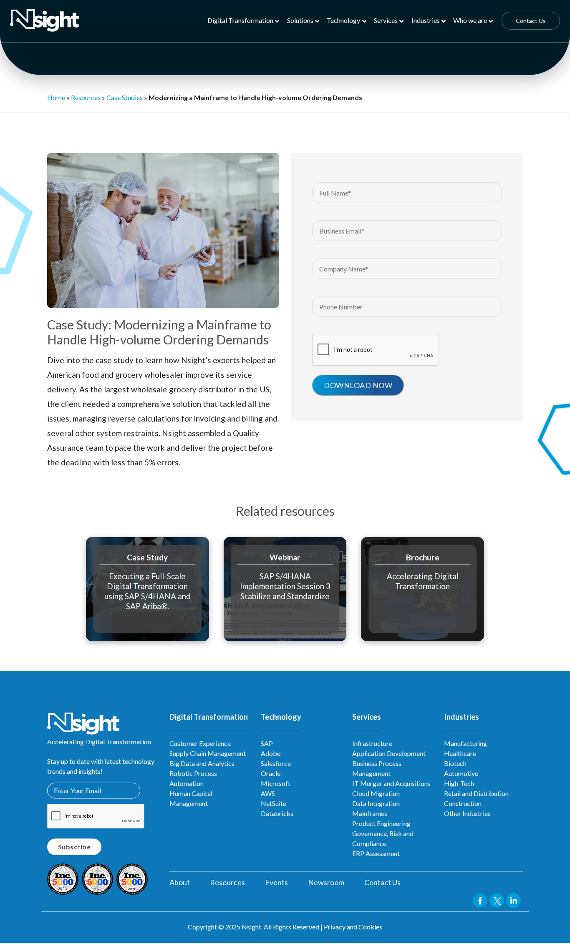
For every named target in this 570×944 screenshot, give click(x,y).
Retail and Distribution (476, 793)
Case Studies (124, 97)
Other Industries (467, 813)
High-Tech (459, 783)
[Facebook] (459, 131)
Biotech (455, 763)
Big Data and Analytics (202, 763)
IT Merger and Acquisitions (391, 783)
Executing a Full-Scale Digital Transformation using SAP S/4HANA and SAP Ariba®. (147, 590)
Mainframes (369, 813)
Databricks (277, 813)
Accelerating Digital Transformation (423, 580)
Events (276, 882)
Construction (463, 803)
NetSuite (273, 803)
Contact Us (531, 20)
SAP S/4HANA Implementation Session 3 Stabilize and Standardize (285, 585)
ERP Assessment (376, 853)
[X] (477, 131)
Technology (343, 20)
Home (56, 97)
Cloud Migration (376, 793)
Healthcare (460, 753)
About (179, 882)
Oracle (270, 773)
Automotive (461, 773)
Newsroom (326, 882)
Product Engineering (381, 823)
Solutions (300, 20)
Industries (425, 20)
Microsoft (275, 783)
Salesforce (276, 763)
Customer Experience (200, 743)
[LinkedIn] (495, 131)
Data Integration (376, 803)
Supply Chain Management (207, 753)
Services (386, 20)
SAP (267, 743)
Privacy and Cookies (353, 927)
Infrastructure (372, 743)
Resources (86, 97)
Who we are (470, 20)
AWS (268, 793)
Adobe (270, 753)
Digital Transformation (240, 20)
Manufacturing (465, 743)
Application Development (389, 753)
